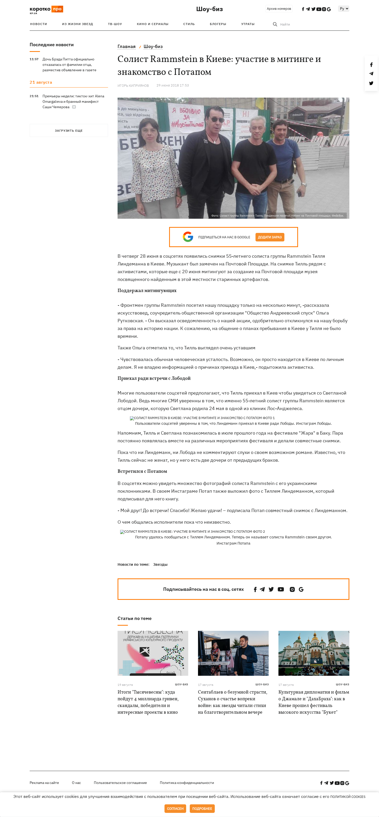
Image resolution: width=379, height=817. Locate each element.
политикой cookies (348, 796)
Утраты (248, 24)
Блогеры (218, 24)
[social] (255, 589)
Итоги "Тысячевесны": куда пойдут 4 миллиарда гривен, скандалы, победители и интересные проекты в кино (148, 702)
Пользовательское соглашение (120, 782)
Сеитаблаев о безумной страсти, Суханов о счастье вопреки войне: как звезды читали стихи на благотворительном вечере (232, 702)
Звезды (160, 564)
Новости (38, 24)
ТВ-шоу (115, 24)
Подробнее (202, 808)
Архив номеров (279, 8)
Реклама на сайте (44, 782)
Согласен (175, 808)
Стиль (189, 24)
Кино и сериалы (153, 24)
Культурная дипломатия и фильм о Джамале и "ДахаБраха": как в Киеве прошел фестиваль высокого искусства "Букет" (313, 702)
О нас (76, 782)
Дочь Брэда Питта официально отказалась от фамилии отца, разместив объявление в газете (69, 64)
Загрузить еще (69, 130)
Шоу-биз (209, 9)
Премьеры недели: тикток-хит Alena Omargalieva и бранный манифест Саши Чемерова (73, 101)
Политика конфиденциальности (187, 782)
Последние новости (52, 45)
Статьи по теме (135, 618)
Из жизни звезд (77, 24)
